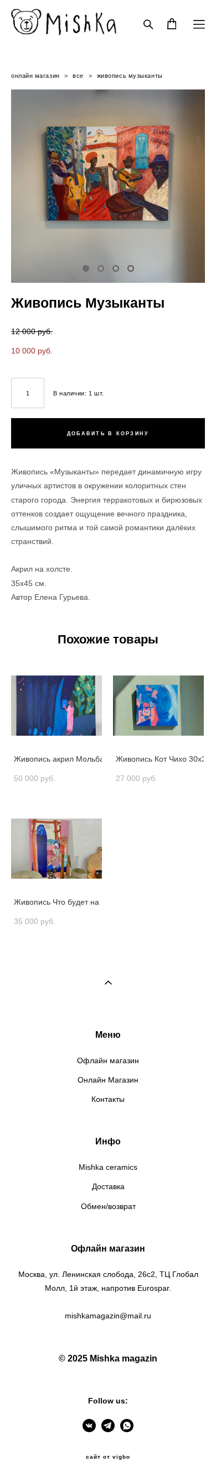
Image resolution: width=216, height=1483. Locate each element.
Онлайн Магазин (108, 1079)
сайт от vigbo (108, 1457)
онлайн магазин (35, 75)
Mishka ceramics (108, 1167)
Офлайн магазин (108, 1060)
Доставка (108, 1186)
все (78, 75)
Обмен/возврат (108, 1206)
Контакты (108, 1099)
